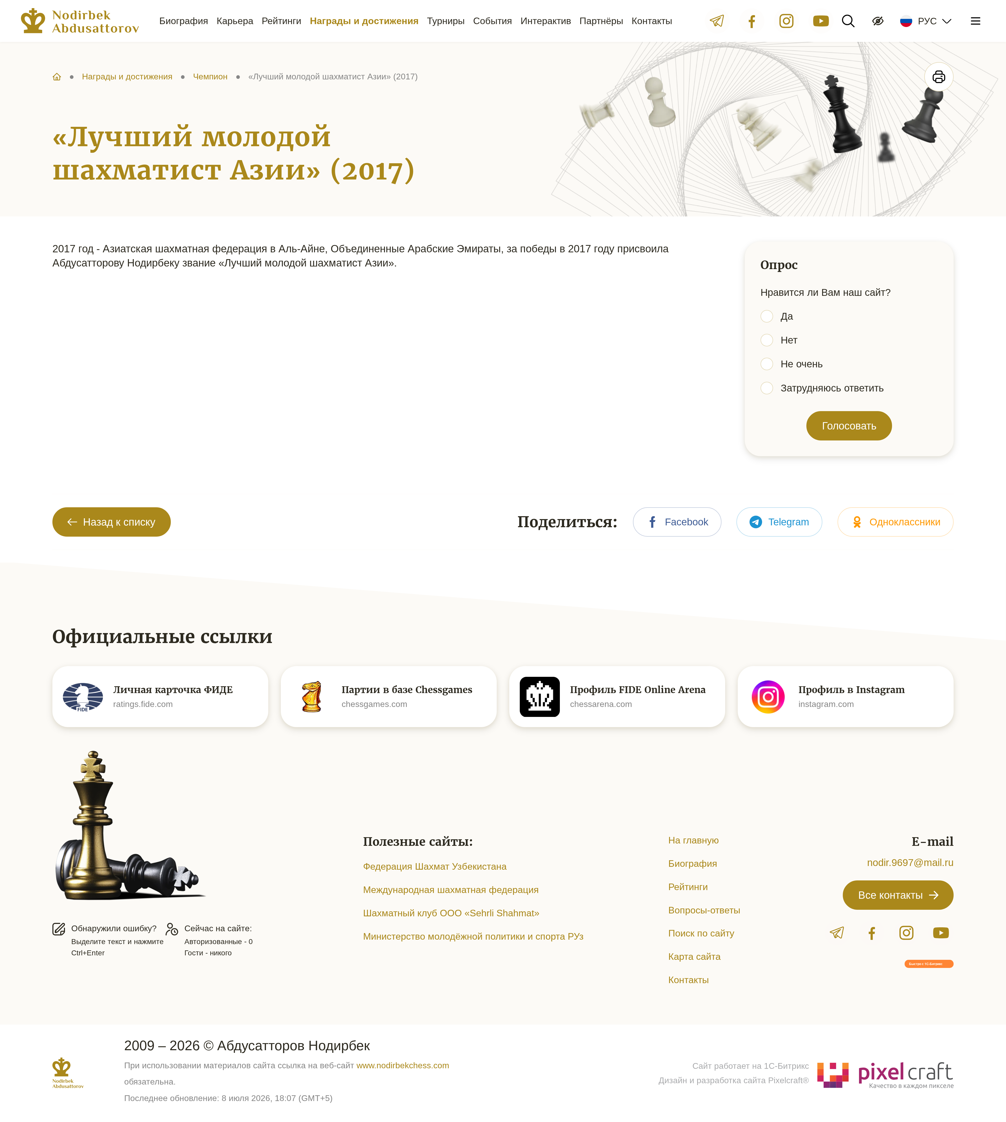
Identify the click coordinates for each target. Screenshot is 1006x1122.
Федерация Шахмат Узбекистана (435, 866)
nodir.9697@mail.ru (910, 862)
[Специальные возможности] (877, 21)
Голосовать (849, 426)
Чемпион (210, 76)
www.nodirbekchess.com (403, 1065)
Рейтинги (281, 20)
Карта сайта (694, 956)
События (492, 20)
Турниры (446, 20)
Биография (183, 20)
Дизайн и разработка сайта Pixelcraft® (734, 1080)
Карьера (235, 20)
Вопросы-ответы (704, 910)
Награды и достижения (364, 20)
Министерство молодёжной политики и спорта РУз (473, 936)
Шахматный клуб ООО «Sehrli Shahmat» (451, 913)
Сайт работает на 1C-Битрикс (750, 1066)
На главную (693, 840)
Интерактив (546, 20)
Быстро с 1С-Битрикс (926, 963)
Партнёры (601, 20)
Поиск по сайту (701, 933)
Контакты (652, 20)
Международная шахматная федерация (451, 889)
